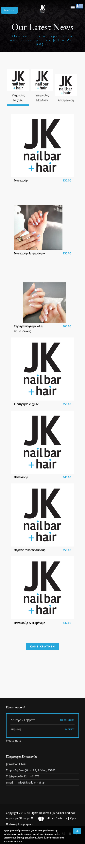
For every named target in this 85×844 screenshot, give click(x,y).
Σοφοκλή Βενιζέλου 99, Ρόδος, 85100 (31, 770)
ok (77, 831)
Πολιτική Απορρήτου (19, 824)
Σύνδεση (9, 10)
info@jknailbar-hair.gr (31, 782)
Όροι (73, 818)
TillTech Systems (55, 818)
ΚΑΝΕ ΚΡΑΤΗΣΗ (42, 646)
